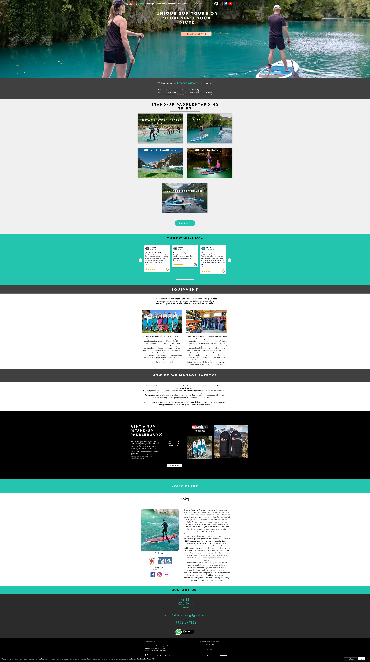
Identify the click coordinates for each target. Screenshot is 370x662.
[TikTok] (216, 3)
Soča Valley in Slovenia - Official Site (154, 648)
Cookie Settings (350, 659)
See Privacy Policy (149, 659)
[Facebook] (225, 3)
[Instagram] (221, 3)
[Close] (368, 658)
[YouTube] (230, 3)
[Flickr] (166, 574)
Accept (362, 659)
